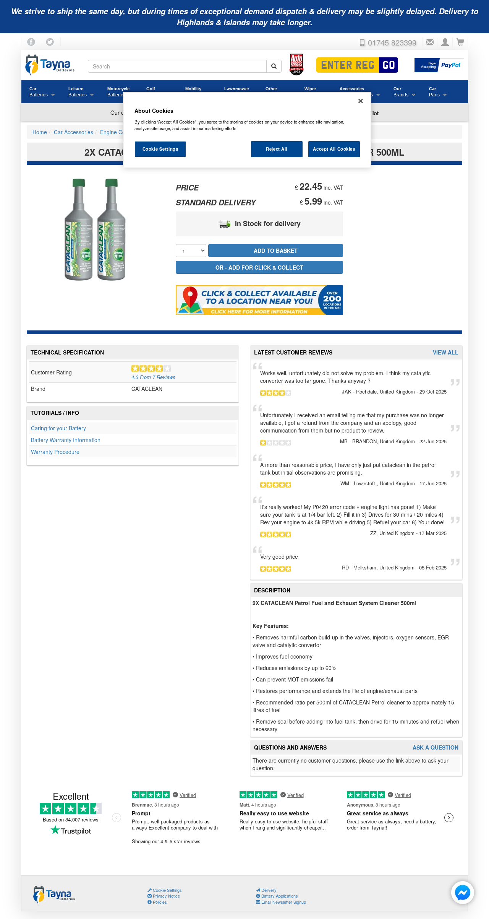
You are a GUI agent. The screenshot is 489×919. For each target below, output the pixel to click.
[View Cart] (460, 42)
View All (445, 352)
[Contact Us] (429, 42)
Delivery (268, 890)
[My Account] (445, 42)
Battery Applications (279, 896)
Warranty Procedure (55, 451)
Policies (159, 902)
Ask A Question (435, 747)
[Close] (360, 101)
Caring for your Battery (58, 428)
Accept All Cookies (334, 149)
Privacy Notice (166, 896)
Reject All (276, 149)
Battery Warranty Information (65, 440)
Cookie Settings (160, 149)
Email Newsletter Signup (283, 902)
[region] (247, 130)
